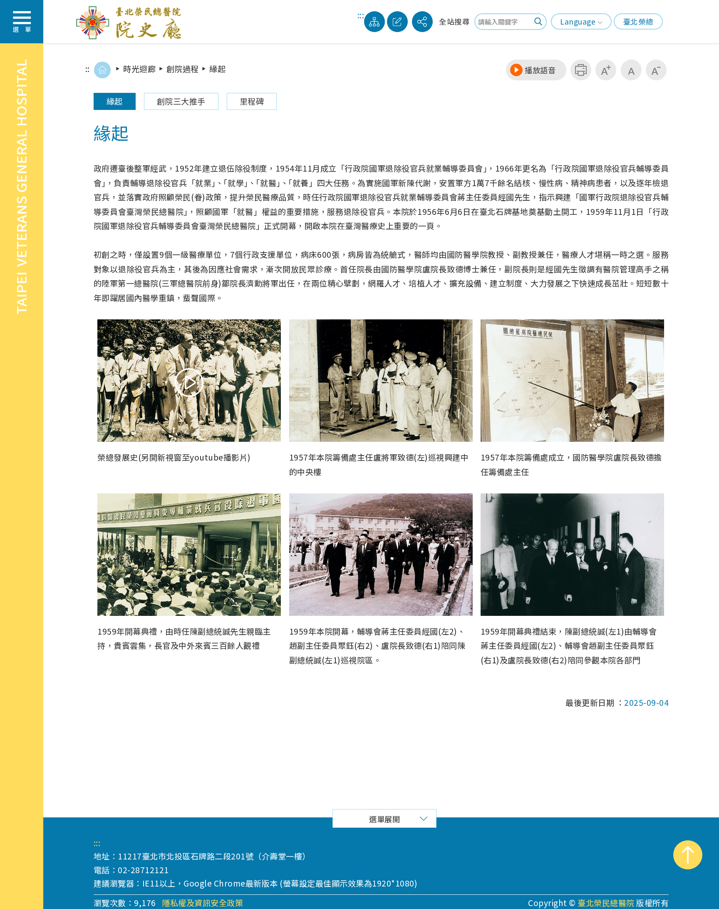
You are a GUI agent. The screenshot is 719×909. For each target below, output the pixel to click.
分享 (422, 21)
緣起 (115, 101)
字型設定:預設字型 (631, 70)
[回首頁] (102, 70)
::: (360, 16)
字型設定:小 (656, 70)
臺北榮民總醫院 (606, 903)
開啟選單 (21, 21)
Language (577, 21)
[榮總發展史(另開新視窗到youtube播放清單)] (189, 380)
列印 (580, 70)
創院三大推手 (181, 101)
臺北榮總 (638, 21)
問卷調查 (397, 21)
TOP (687, 854)
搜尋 (538, 21)
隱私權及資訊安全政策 (202, 903)
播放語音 (540, 70)
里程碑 (252, 101)
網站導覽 (374, 21)
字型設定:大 (605, 70)
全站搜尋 (454, 21)
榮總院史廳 (131, 22)
